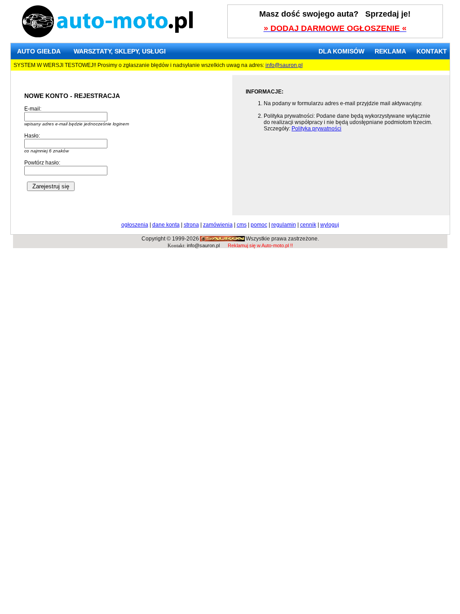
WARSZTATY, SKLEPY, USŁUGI (120, 51)
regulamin (283, 225)
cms (242, 225)
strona (191, 225)
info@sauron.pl (284, 65)
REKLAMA (390, 51)
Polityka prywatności (316, 128)
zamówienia (218, 225)
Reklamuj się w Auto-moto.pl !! (260, 245)
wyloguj (329, 225)
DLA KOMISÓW (341, 51)
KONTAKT (431, 51)
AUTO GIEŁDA (39, 51)
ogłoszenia (134, 225)
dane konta (166, 225)
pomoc (259, 225)
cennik (308, 225)
